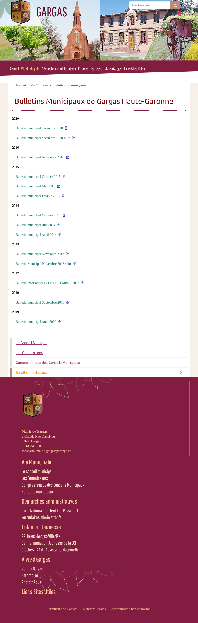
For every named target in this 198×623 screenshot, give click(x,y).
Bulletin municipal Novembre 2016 (40, 157)
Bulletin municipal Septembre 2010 (40, 302)
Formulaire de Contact (62, 609)
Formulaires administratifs (41, 517)
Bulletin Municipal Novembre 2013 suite (43, 264)
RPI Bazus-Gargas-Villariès (41, 536)
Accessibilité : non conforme (130, 609)
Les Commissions (29, 352)
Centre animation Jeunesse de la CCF (49, 543)
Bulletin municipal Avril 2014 (36, 235)
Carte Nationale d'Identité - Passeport (50, 510)
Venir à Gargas (32, 568)
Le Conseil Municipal (31, 342)
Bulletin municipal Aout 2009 (36, 322)
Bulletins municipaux (31, 372)
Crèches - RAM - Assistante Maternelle (50, 549)
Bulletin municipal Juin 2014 (35, 225)
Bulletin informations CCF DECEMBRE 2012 (47, 283)
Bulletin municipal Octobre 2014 (38, 215)
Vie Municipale (30, 69)
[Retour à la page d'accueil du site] (20, 12)
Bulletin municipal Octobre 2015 (38, 176)
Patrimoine (30, 575)
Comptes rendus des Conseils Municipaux (48, 362)
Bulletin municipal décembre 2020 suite (43, 138)
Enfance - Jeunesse (90, 69)
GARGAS (51, 11)
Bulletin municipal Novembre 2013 (40, 254)
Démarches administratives (59, 69)
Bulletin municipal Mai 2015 (35, 186)
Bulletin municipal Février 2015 (38, 196)
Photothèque (31, 582)
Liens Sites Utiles (134, 69)
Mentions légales (94, 609)
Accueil (14, 69)
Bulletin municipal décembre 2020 (39, 128)
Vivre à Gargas (113, 69)
